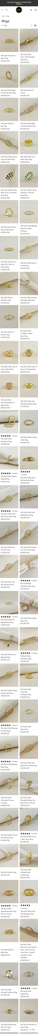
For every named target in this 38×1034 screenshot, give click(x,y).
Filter (5, 25)
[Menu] (2, 10)
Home (3, 16)
